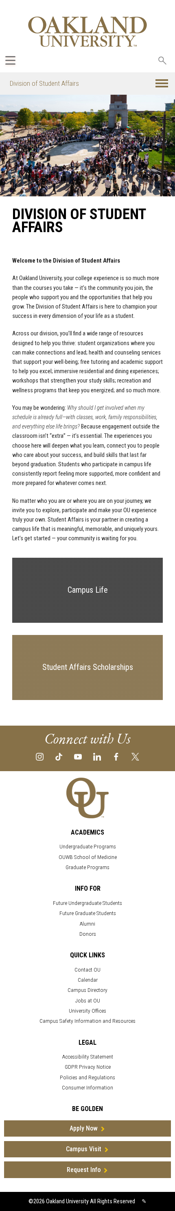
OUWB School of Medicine (88, 857)
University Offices (87, 1011)
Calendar (88, 980)
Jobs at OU (87, 1001)
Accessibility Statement (87, 1057)
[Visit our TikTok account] (59, 756)
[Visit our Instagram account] (40, 756)
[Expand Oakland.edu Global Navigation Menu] (10, 60)
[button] (162, 83)
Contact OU (87, 970)
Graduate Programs (87, 867)
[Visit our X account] (135, 756)
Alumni (87, 924)
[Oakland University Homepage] (88, 31)
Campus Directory (87, 990)
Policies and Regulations (87, 1077)
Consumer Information (87, 1088)
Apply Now (84, 1128)
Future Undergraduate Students (87, 903)
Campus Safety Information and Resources (87, 1021)
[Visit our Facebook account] (116, 756)
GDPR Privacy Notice (88, 1067)
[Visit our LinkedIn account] (97, 756)
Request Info (84, 1170)
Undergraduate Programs (87, 847)
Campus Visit (83, 1149)
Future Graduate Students (87, 913)
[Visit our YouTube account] (78, 756)
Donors (87, 934)
